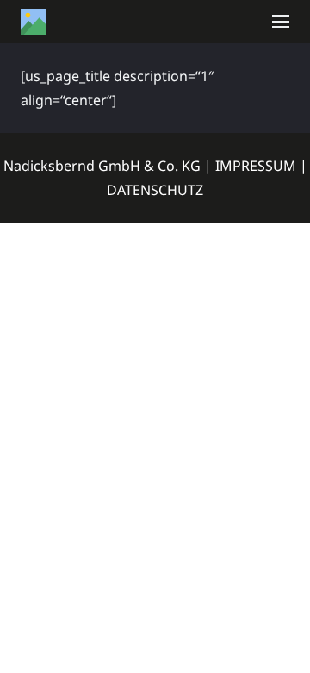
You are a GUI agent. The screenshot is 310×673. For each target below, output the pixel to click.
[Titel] (33, 22)
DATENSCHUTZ (155, 189)
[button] (281, 21)
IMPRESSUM (255, 165)
